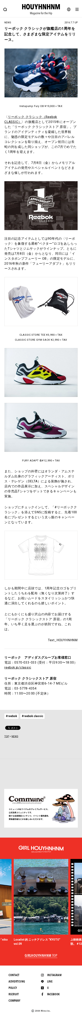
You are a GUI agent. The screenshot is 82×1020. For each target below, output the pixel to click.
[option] (41, 902)
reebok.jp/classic (17, 667)
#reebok (11, 716)
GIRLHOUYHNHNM (41, 956)
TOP (6, 736)
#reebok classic (32, 716)
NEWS (15, 736)
